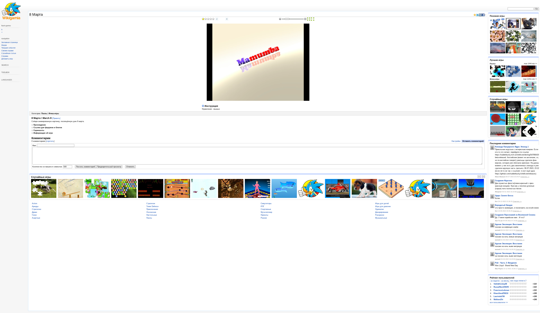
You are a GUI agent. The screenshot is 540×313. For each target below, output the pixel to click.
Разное (264, 218)
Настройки (456, 141)
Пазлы (44, 113)
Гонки (34, 215)
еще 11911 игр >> (530, 79)
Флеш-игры (54, 113)
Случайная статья (8, 53)
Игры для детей (382, 203)
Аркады (35, 206)
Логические (151, 212)
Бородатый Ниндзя (503, 205)
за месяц (505, 281)
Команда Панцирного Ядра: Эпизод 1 (512, 147)
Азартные (36, 218)
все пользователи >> (499, 302)
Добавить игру (7, 59)
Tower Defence (152, 206)
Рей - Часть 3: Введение (506, 263)
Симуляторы (266, 203)
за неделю (495, 281)
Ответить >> (524, 177)
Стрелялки (36, 209)
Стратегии (150, 203)
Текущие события (8, 48)
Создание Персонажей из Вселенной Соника (515, 215)
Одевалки (379, 209)
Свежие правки (7, 51)
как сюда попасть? (518, 281)
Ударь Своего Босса (504, 196)
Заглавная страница (9, 42)
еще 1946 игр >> (530, 63)
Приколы (264, 215)
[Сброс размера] (308, 19)
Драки (34, 212)
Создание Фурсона (503, 181)
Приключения (152, 209)
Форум (4, 45)
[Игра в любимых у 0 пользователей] (223, 19)
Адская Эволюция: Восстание (508, 224)
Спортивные (266, 209)
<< (479, 176)
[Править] (56, 118)
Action (34, 203)
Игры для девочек (383, 206)
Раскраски (379, 215)
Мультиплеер (266, 212)
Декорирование (381, 212)
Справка (4, 56)
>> (483, 176)
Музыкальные (381, 218)
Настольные (151, 215)
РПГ (262, 206)
